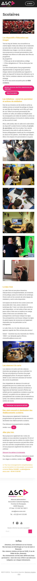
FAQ (19, 574)
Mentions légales (30, 572)
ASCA (8, 3)
